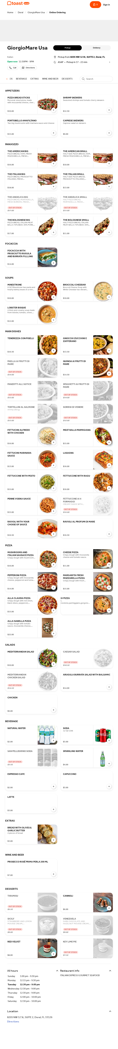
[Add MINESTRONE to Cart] (53, 297)
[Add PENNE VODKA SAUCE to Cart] (53, 511)
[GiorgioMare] (18, 3)
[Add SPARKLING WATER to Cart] (109, 763)
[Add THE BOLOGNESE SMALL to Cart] (109, 232)
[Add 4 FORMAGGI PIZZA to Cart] (109, 610)
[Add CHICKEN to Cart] (53, 710)
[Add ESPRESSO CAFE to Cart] (53, 786)
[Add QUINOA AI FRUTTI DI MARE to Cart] (109, 373)
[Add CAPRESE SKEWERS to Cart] (109, 133)
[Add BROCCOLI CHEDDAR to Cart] (109, 297)
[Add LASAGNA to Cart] (109, 465)
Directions (13, 1021)
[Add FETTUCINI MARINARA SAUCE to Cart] (53, 465)
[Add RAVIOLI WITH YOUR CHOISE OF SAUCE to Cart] (53, 534)
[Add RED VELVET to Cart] (53, 954)
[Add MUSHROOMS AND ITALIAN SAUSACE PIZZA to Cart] (53, 564)
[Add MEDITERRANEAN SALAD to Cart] (53, 664)
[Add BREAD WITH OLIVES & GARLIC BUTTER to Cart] (53, 840)
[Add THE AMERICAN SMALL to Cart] (109, 163)
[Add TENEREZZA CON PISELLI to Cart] (53, 350)
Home (10, 12)
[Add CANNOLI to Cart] (109, 908)
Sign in (106, 4)
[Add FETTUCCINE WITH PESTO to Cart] (53, 488)
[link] (21, 79)
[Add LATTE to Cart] (53, 809)
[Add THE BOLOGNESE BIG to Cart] (53, 232)
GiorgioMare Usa (36, 12)
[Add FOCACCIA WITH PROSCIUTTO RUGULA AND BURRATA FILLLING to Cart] (53, 263)
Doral (20, 12)
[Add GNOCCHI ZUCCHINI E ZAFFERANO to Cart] (109, 350)
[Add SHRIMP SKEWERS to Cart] (109, 110)
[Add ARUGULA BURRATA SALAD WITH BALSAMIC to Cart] (109, 687)
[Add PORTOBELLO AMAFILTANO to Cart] (53, 133)
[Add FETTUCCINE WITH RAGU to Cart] (109, 488)
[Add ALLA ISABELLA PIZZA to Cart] (53, 633)
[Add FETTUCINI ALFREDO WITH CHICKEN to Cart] (53, 442)
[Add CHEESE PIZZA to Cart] (109, 564)
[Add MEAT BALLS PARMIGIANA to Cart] (109, 442)
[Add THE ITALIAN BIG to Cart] (53, 186)
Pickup (68, 48)
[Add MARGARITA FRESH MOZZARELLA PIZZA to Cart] (109, 587)
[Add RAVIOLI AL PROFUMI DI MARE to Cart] (109, 534)
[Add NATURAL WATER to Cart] (53, 740)
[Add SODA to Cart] (109, 740)
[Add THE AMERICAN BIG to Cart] (53, 163)
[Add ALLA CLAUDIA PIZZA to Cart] (53, 610)
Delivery (96, 48)
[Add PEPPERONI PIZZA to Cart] (53, 587)
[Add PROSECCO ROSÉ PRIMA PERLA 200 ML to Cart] (53, 874)
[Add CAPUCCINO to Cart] (109, 786)
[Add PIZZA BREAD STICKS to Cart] (53, 110)
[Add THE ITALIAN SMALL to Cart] (109, 186)
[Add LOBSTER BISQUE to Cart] (53, 320)
